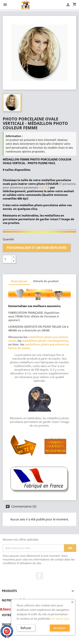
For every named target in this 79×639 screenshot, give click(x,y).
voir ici (43, 187)
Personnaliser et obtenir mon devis (37, 248)
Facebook (39, 575)
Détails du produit (46, 281)
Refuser (26, 628)
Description (19, 281)
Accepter (59, 628)
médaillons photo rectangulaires (45, 340)
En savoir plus (60, 618)
